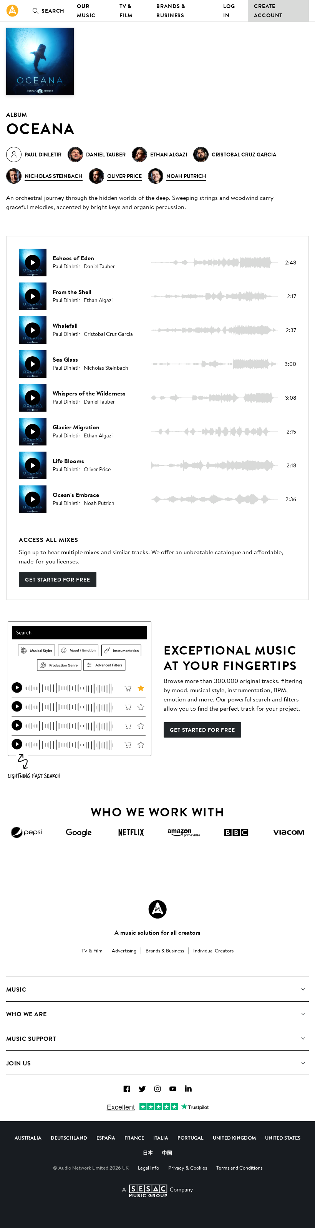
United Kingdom (234, 1137)
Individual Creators (213, 950)
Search (53, 11)
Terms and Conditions (239, 1167)
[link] (12, 11)
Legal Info (148, 1167)
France (134, 1137)
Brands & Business (170, 10)
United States (282, 1137)
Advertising (124, 950)
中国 (167, 1152)
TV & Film (126, 10)
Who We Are (26, 1014)
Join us (18, 1063)
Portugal (190, 1137)
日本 (148, 1152)
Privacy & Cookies (187, 1167)
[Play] (32, 262)
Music (16, 989)
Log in (229, 10)
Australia (28, 1137)
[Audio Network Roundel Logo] (157, 909)
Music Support (31, 1038)
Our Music (86, 10)
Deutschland (69, 1137)
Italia (160, 1137)
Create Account (268, 10)
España (105, 1137)
